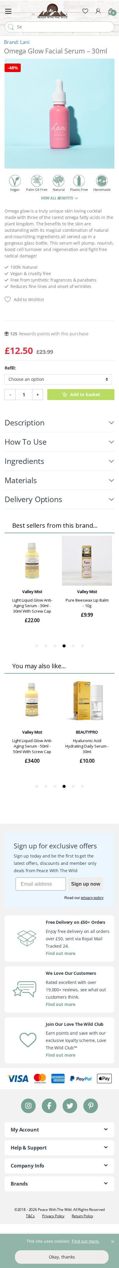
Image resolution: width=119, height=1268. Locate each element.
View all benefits (57, 198)
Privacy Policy (53, 1216)
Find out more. (86, 1241)
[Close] (112, 1239)
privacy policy (92, 898)
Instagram (28, 1105)
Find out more (60, 953)
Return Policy (82, 1216)
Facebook (49, 1105)
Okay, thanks (62, 1257)
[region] (59, 1251)
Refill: (10, 368)
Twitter (70, 1105)
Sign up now (85, 884)
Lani (24, 42)
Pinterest (91, 1105)
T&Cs (30, 1216)
